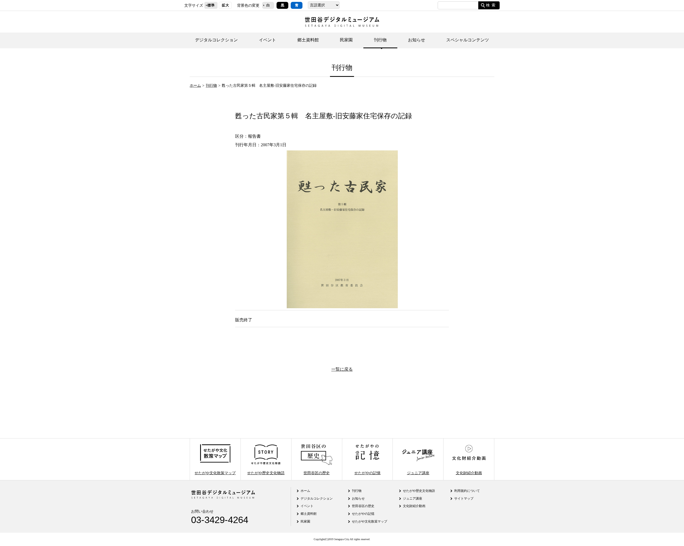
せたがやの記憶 (367, 472)
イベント (267, 40)
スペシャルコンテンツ (467, 40)
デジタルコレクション (216, 40)
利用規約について (467, 491)
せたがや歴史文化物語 (266, 472)
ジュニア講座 (418, 472)
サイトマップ (463, 498)
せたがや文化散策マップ (215, 472)
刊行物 (380, 40)
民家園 (346, 40)
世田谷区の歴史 (317, 472)
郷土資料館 (308, 40)
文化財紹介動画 (469, 472)
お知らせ (416, 40)
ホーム (195, 85)
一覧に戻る (342, 369)
